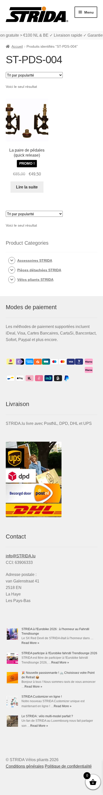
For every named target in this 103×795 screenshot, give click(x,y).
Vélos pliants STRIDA (35, 280)
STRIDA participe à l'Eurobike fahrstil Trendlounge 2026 (59, 653)
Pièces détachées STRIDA (39, 270)
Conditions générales (25, 766)
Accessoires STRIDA (34, 260)
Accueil (17, 46)
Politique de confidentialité (68, 766)
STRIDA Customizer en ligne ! (42, 696)
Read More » (30, 643)
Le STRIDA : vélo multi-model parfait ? (47, 716)
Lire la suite (27, 187)
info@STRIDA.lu (21, 556)
